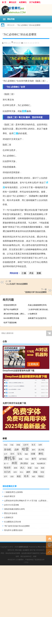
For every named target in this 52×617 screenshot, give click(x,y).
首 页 (4, 2)
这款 (12, 476)
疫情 (15, 468)
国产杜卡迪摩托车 (11, 309)
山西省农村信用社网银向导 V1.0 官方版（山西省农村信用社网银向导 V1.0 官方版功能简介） (26, 500)
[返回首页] (49, 538)
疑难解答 (26, 550)
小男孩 (26, 562)
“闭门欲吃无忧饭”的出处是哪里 (17, 526)
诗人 (21, 472)
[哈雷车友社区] (26, 10)
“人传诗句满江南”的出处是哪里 (39, 309)
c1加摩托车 (32, 313)
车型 (42, 472)
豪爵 (28, 472)
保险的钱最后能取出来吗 (14, 509)
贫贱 (24, 111)
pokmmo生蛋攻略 (11, 504)
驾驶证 (41, 476)
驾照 (33, 476)
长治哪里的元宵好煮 (12, 521)
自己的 (7, 471)
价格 (18, 444)
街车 (15, 472)
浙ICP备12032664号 (37, 550)
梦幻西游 (24, 463)
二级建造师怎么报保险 (13, 492)
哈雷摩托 (23, 2)
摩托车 (10, 458)
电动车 (7, 467)
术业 (31, 273)
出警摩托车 (8, 517)
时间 (26, 459)
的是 (30, 467)
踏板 (35, 471)
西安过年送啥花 (10, 513)
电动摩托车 (41, 463)
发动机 (7, 449)
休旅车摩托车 (9, 496)
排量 (33, 453)
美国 (42, 468)
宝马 (19, 453)
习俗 (11, 445)
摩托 (40, 453)
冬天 (33, 444)
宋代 (12, 453)
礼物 (36, 468)
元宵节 (25, 444)
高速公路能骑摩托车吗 (37, 305)
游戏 (32, 463)
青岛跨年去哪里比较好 (13, 530)
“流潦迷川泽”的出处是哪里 (35, 292)
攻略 (20, 459)
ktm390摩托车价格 (11, 318)
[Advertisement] (26, 591)
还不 (5, 476)
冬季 (40, 445)
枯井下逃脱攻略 (10, 322)
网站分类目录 (42, 547)
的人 (22, 467)
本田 (14, 463)
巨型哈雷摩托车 (10, 305)
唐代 (33, 449)
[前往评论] (49, 545)
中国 (5, 445)
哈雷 (25, 448)
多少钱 (41, 449)
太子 (5, 454)
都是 (19, 476)
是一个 (6, 463)
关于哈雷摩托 (34, 2)
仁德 (15, 133)
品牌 (16, 449)
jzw (9, 43)
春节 (34, 458)
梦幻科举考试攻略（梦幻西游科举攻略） (15, 313)
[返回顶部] (49, 552)
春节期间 (42, 459)
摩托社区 (12, 2)
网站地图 (18, 550)
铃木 (26, 476)
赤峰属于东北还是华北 (37, 318)
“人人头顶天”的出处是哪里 (16, 283)
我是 (26, 454)
